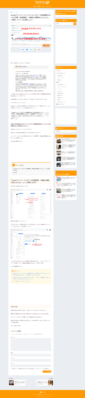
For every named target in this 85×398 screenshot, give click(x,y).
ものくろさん (21, 107)
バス (59, 88)
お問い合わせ (40, 394)
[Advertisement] (32, 56)
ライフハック (61, 77)
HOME (43, 392)
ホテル (60, 91)
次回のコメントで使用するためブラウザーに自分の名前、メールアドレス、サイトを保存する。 (30, 368)
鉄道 (35, 6)
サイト (12, 363)
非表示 (21, 165)
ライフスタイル (60, 73)
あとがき (15, 172)
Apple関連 (60, 75)
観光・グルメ (60, 104)
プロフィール (48, 6)
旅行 (43, 6)
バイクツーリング (62, 86)
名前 (12, 352)
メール (12, 358)
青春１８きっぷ (61, 101)
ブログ (58, 70)
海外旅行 (60, 97)
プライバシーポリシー (48, 394)
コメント (13, 337)
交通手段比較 (61, 93)
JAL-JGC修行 (61, 84)
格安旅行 (39, 6)
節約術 (59, 79)
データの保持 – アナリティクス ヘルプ (21, 281)
